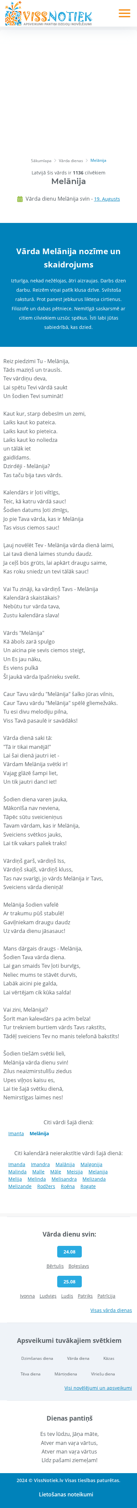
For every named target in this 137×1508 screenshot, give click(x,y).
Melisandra (64, 1179)
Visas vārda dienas (111, 1310)
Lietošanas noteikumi (66, 1494)
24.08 (69, 1252)
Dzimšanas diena (37, 1358)
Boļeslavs (78, 1266)
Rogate (88, 1186)
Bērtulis (55, 1266)
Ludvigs (48, 1296)
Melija (15, 1179)
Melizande (20, 1186)
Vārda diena (78, 1358)
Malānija (65, 1164)
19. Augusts (107, 199)
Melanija (98, 1171)
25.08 (69, 1281)
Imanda (16, 1164)
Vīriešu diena (103, 1374)
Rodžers (46, 1186)
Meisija (75, 1171)
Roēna (68, 1186)
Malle (38, 1171)
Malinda (17, 1171)
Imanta (16, 1133)
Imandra (40, 1164)
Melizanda (94, 1179)
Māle (55, 1171)
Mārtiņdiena (66, 1374)
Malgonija (91, 1164)
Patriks (85, 1296)
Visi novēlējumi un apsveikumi (98, 1388)
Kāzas (108, 1358)
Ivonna (27, 1296)
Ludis (67, 1296)
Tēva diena (31, 1374)
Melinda (37, 1179)
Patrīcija (106, 1296)
